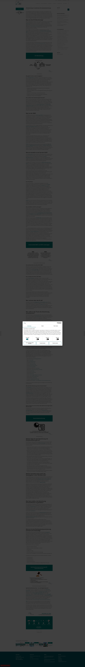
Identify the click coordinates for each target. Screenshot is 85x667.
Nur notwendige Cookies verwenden (30, 343)
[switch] (37, 339)
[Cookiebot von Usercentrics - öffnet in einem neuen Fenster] (57, 323)
